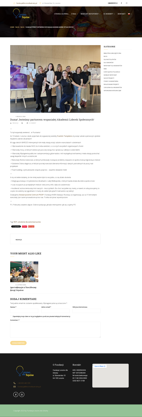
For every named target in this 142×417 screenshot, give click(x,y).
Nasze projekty (109, 78)
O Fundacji (58, 364)
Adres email (46, 307)
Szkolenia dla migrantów (113, 87)
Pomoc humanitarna (111, 81)
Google (32, 226)
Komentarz (14, 320)
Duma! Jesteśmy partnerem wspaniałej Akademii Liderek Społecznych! (52, 119)
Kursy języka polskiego (112, 72)
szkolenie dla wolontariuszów (29, 222)
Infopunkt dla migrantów (113, 66)
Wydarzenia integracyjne (112, 90)
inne (105, 69)
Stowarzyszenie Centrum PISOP (31, 195)
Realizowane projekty (111, 84)
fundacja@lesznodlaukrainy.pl (26, 3)
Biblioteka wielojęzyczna (112, 53)
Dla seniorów (108, 62)
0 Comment (32, 123)
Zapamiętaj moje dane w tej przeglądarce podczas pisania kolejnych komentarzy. (41, 316)
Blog (17, 27)
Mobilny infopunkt (110, 75)
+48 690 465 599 (24, 383)
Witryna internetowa (80, 307)
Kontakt (77, 364)
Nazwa (13, 307)
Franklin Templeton (64, 136)
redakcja (15, 123)
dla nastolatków (110, 59)
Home (12, 27)
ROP (15, 222)
